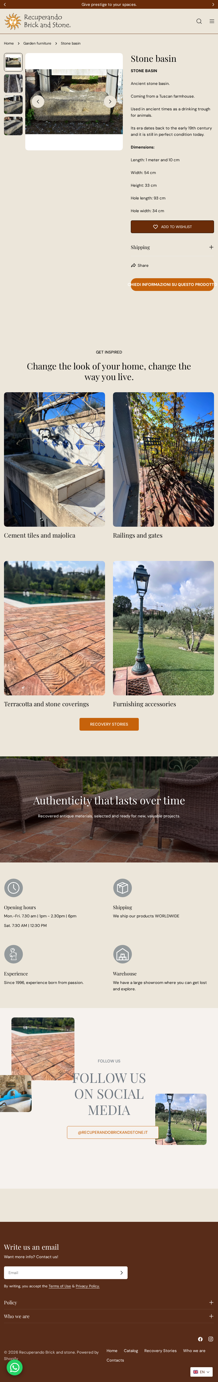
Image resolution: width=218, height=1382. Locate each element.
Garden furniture (37, 43)
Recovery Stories (109, 724)
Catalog (131, 1350)
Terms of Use (60, 1286)
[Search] (199, 21)
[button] (201, 1371)
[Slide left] (38, 101)
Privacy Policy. (88, 1286)
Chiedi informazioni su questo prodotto (172, 284)
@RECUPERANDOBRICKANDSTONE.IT (113, 1132)
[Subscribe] (121, 1272)
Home (9, 43)
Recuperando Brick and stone (47, 1352)
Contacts (115, 1360)
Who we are (194, 1350)
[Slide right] (110, 101)
